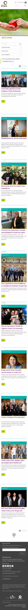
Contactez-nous (6, 557)
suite (3, 101)
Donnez (10, 604)
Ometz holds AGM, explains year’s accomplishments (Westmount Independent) (12, 463)
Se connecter (21, 2)
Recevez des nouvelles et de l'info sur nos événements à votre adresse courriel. (11, 546)
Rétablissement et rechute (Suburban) (14, 138)
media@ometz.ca (8, 61)
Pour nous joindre (16, 604)
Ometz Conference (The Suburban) (13, 417)
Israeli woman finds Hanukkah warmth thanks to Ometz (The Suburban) (11, 372)
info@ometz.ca (7, 579)
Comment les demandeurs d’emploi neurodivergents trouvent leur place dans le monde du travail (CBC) (13, 233)
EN (15, 2)
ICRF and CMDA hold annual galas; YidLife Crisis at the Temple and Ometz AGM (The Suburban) (13, 511)
